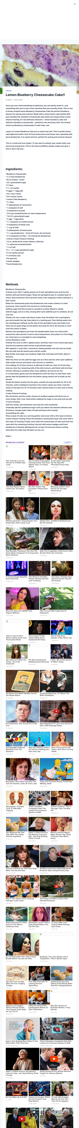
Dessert (9, 90)
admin (10, 100)
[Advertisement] (39, 23)
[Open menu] (75, 4)
